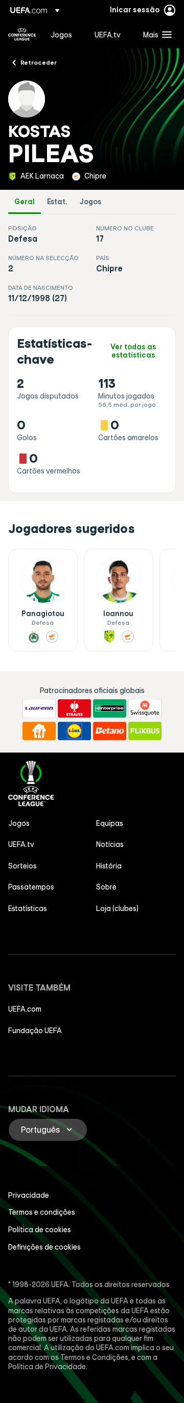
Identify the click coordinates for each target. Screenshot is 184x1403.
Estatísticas (27, 908)
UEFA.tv (21, 844)
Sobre (106, 887)
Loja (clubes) (117, 908)
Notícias (110, 844)
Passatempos (31, 887)
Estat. (57, 202)
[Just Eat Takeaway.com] (39, 731)
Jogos (91, 202)
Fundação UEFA (35, 1030)
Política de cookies (39, 1230)
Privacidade (28, 1195)
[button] (155, 34)
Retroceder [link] (38, 62)
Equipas (109, 823)
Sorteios (22, 866)
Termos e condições (41, 1212)
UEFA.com (24, 1009)
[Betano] (109, 731)
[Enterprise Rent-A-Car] (109, 708)
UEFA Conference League (22, 34)
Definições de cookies (44, 1247)
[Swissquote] (145, 708)
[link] (61, 34)
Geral (24, 202)
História (109, 866)
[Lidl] (74, 731)
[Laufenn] (39, 708)
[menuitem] (64, 34)
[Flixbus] (145, 731)
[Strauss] (74, 708)
